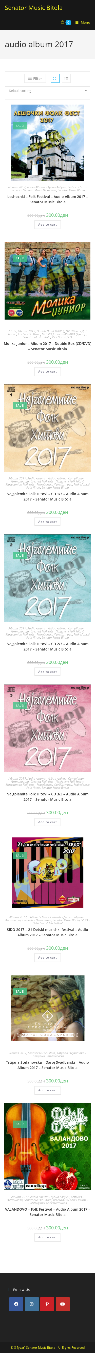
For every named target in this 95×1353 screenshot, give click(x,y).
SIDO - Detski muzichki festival (61, 921)
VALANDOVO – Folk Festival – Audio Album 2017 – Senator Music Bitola (47, 1212)
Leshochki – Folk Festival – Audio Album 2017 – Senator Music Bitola (47, 199)
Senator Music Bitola (34, 7)
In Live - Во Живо (29, 334)
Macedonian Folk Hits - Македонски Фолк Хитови (39, 484)
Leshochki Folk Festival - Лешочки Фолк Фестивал (48, 188)
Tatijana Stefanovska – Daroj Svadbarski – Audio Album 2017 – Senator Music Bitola (47, 1065)
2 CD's (12, 331)
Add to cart (47, 224)
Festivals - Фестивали (36, 920)
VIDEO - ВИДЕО (62, 337)
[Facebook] (16, 1304)
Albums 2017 (17, 187)
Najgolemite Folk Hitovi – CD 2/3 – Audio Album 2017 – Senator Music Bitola (47, 646)
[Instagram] (32, 1304)
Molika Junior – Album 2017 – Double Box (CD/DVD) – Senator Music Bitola (47, 346)
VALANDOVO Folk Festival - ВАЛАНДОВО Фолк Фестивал (58, 1201)
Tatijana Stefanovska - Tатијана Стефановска (58, 1054)
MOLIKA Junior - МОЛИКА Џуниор (64, 334)
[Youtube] (63, 1304)
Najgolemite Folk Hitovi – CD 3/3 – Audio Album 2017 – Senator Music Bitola (47, 797)
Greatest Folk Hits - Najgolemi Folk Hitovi (57, 481)
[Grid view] (55, 78)
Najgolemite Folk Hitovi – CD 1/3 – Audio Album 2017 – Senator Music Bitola (47, 496)
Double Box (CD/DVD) (50, 331)
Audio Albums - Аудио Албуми (46, 187)
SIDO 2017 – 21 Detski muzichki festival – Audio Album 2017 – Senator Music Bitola (47, 932)
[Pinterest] (47, 1304)
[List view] (66, 78)
